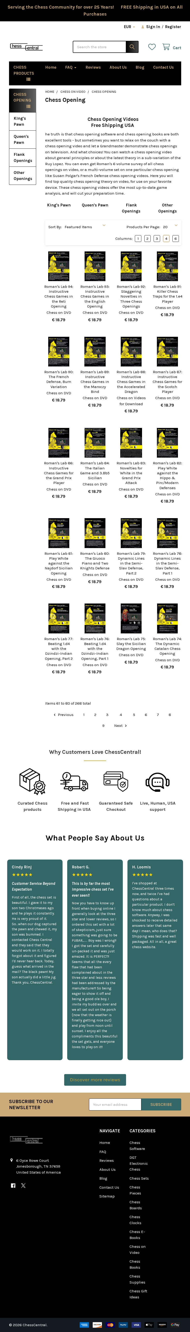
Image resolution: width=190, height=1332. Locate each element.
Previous (65, 714)
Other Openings (23, 175)
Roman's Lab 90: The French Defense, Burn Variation (58, 379)
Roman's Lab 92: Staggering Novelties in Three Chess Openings (131, 296)
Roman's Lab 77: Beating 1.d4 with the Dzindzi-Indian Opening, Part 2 (58, 648)
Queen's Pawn (21, 139)
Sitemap (107, 1196)
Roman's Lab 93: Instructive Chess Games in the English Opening (95, 296)
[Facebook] (13, 1185)
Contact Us (163, 67)
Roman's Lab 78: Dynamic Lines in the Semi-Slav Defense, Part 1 (167, 563)
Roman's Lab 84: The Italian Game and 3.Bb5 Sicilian (95, 470)
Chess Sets (139, 1178)
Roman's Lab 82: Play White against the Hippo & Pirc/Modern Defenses (167, 475)
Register (173, 26)
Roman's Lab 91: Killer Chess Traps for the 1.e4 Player (167, 294)
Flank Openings (23, 157)
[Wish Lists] (153, 47)
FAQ (69, 67)
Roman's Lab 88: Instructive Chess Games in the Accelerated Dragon (131, 381)
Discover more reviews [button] (95, 1079)
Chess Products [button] (23, 70)
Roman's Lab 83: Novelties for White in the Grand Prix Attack (131, 473)
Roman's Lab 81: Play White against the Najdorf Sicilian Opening (58, 563)
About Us (118, 67)
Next (119, 725)
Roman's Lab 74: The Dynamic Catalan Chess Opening (167, 646)
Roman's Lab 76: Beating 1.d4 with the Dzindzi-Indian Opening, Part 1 (95, 648)
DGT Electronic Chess (139, 1163)
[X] (23, 1185)
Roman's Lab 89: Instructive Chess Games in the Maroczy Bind (95, 381)
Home (50, 67)
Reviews (93, 67)
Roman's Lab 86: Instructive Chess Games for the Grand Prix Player (58, 473)
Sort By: (55, 227)
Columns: (124, 238)
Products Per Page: (143, 227)
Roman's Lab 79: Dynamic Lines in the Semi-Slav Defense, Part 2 (131, 563)
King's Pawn (20, 121)
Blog (140, 67)
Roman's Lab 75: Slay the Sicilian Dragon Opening (131, 643)
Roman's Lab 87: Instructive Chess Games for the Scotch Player (167, 381)
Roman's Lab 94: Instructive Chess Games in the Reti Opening (58, 296)
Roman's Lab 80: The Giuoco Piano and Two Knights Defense (95, 561)
